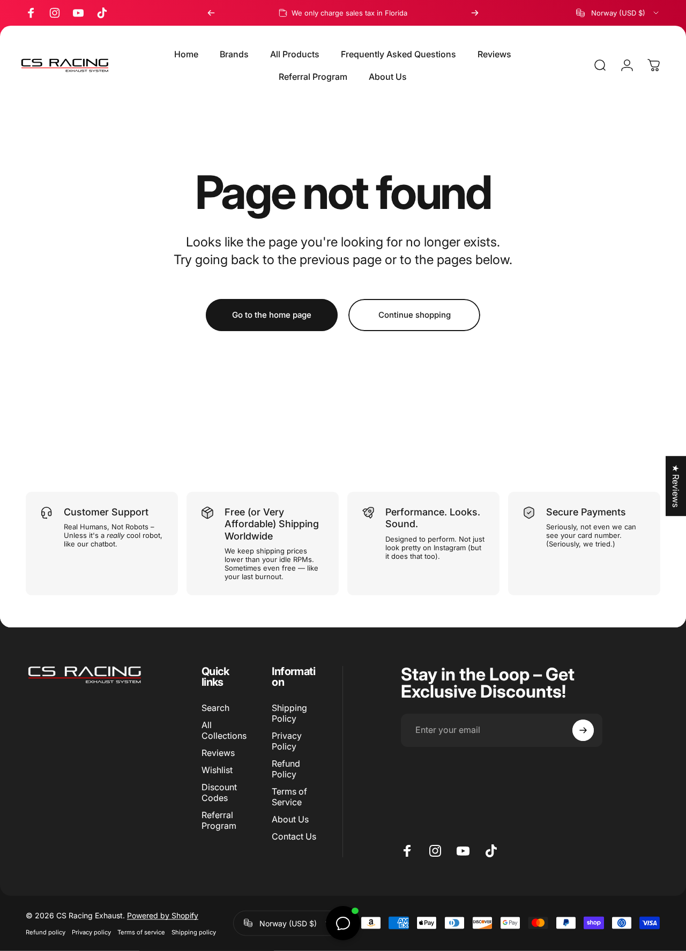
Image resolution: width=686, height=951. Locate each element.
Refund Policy (286, 769)
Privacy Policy (287, 741)
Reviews (218, 752)
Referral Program (219, 820)
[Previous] (211, 13)
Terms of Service (289, 796)
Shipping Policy (289, 713)
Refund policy (45, 931)
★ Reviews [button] (675, 486)
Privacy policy (91, 931)
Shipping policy (194, 931)
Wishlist (217, 770)
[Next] (475, 13)
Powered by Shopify (162, 914)
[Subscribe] (583, 730)
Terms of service (141, 931)
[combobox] (618, 13)
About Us (290, 819)
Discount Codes (219, 792)
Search (215, 707)
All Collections (224, 730)
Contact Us (294, 837)
